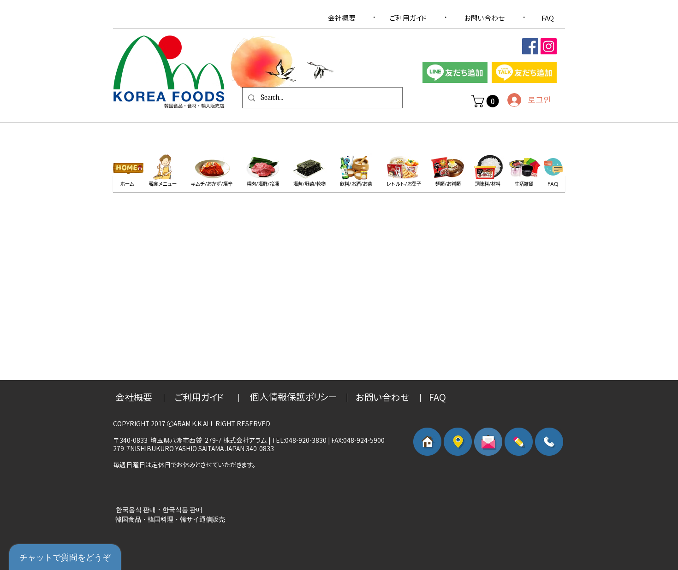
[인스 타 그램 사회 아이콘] (549, 46)
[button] (486, 101)
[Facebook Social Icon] (530, 46)
